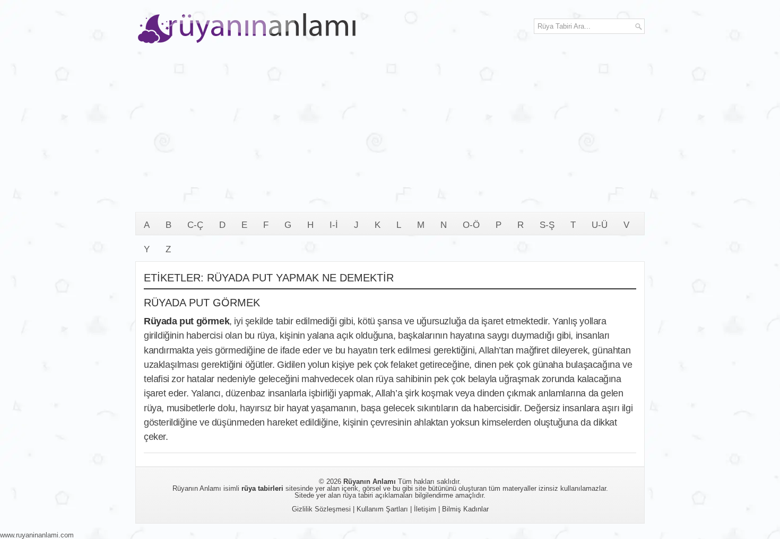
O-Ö (471, 225)
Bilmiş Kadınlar (465, 509)
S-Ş (547, 225)
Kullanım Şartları (382, 509)
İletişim (425, 509)
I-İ (334, 225)
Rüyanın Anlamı (369, 481)
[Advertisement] (390, 132)
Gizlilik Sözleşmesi (321, 509)
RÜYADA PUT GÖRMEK (202, 302)
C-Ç (195, 225)
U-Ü (600, 225)
